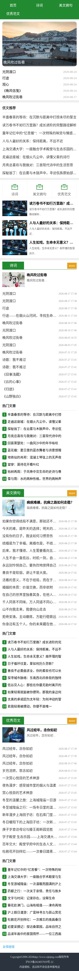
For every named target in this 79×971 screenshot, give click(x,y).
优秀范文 (13, 14)
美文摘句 (65, 5)
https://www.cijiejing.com (46, 956)
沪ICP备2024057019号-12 (39, 962)
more (72, 265)
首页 (13, 5)
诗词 (39, 5)
